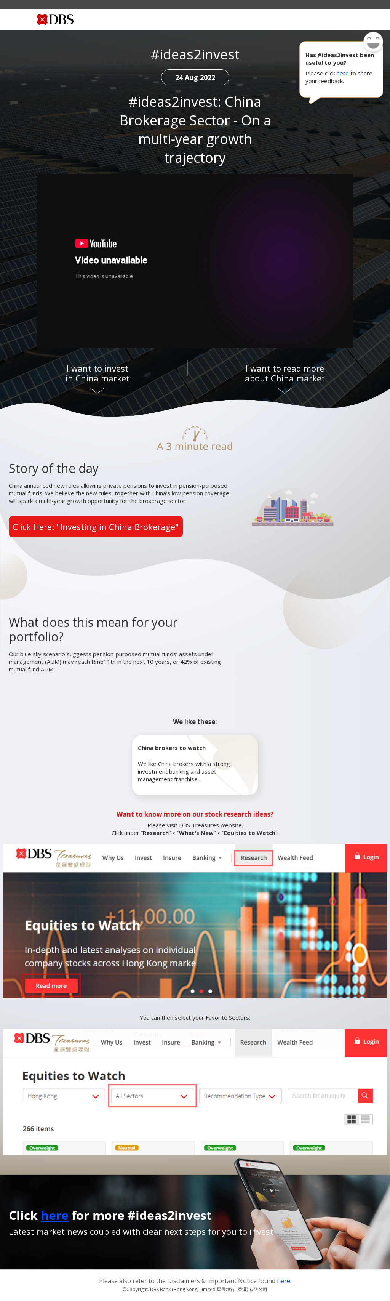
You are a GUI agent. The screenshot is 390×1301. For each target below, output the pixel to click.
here (343, 73)
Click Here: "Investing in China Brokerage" (96, 526)
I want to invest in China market (97, 373)
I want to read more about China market (285, 373)
